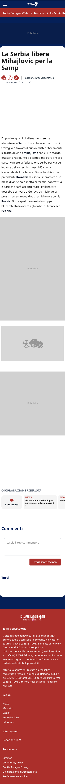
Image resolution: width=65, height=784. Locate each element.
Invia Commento (45, 562)
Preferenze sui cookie (15, 776)
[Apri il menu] (5, 4)
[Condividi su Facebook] (10, 77)
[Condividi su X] (16, 77)
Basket (6, 712)
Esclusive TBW (11, 717)
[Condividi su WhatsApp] (3, 77)
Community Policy (13, 762)
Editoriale (8, 722)
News (6, 703)
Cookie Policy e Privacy (16, 767)
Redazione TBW (12, 739)
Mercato (39, 13)
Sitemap (7, 757)
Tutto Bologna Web (15, 13)
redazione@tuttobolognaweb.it (21, 663)
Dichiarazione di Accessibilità (20, 771)
